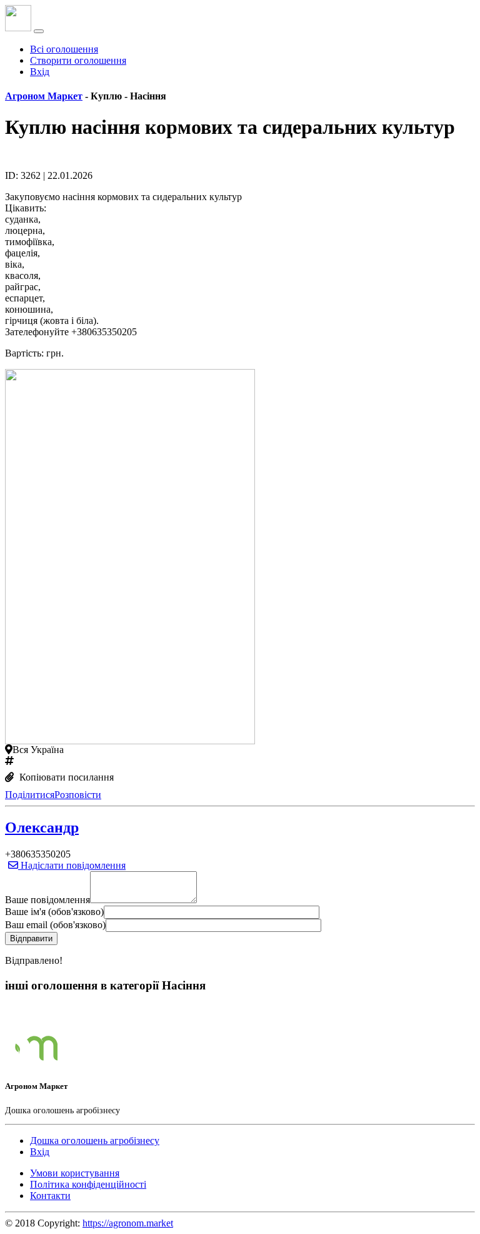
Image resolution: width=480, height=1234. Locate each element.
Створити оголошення (78, 60)
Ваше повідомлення (47, 899)
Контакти (50, 1195)
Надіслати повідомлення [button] (72, 865)
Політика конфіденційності (88, 1184)
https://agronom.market (127, 1223)
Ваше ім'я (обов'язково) (54, 911)
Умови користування (74, 1173)
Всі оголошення (64, 49)
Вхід (39, 71)
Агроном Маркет (43, 96)
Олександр (42, 827)
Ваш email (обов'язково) (55, 924)
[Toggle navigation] (39, 31)
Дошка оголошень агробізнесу (94, 1140)
